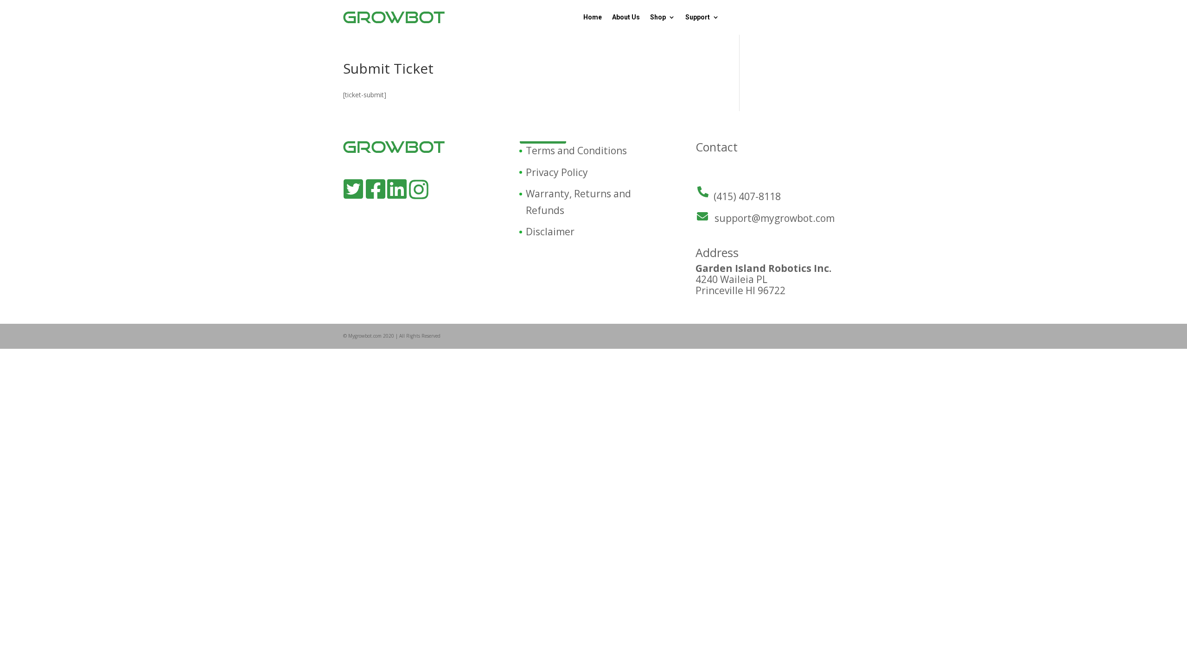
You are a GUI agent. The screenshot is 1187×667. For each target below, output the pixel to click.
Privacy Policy (557, 172)
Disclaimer (550, 231)
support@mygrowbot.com (775, 218)
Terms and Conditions (576, 150)
